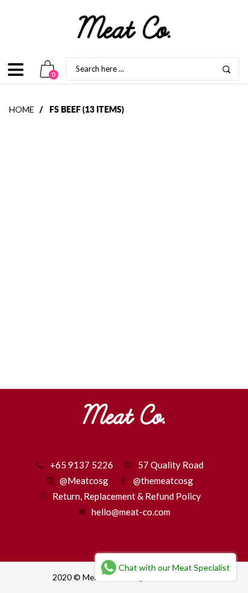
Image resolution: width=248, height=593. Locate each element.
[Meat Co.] (124, 27)
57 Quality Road (170, 464)
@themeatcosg (163, 480)
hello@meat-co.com (130, 511)
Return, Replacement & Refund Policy (126, 496)
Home (21, 109)
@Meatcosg (84, 480)
